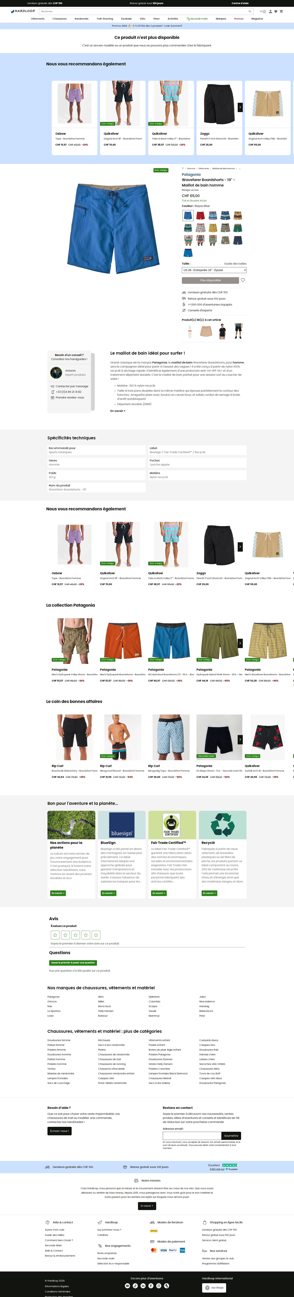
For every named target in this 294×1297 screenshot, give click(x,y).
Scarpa (153, 1006)
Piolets (102, 1050)
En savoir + (118, 411)
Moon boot (104, 1006)
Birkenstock (206, 1011)
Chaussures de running (112, 1064)
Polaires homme (57, 1064)
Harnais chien (207, 1054)
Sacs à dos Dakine (159, 1083)
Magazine (257, 19)
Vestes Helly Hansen (161, 1064)
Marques (221, 19)
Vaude (152, 1011)
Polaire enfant (157, 1045)
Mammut (154, 1016)
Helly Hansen (105, 1011)
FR (261, 11)
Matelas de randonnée (60, 1073)
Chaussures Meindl (160, 1078)
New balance (207, 1001)
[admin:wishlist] (243, 280)
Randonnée (81, 19)
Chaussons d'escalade (111, 1069)
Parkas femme (55, 1045)
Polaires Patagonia (159, 1054)
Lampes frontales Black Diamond (168, 1073)
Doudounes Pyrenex (160, 1059)
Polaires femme (56, 1050)
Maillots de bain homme (223, 168)
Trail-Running (105, 19)
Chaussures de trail (109, 1059)
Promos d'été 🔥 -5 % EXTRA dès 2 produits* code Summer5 (147, 26)
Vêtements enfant (159, 1040)
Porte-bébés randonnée (112, 1083)
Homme (191, 168)
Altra (100, 997)
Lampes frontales (57, 1078)
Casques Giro (207, 1045)
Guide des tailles (235, 263)
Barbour (103, 1016)
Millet (101, 1001)
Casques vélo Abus (210, 1078)
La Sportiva (53, 1011)
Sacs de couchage (58, 1083)
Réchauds (104, 1040)
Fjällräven (154, 997)
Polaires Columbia (159, 1069)
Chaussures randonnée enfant (116, 1073)
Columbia (154, 1001)
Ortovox (52, 1001)
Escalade (126, 19)
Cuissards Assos (208, 1040)
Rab (49, 1006)
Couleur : (196, 206)
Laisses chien (207, 1059)
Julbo (202, 997)
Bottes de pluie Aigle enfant (165, 1050)
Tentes (51, 1069)
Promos (238, 19)
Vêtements (37, 19)
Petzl (202, 1016)
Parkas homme (56, 1059)
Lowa (50, 1016)
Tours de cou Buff (209, 1073)
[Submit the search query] (250, 12)
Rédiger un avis (190, 190)
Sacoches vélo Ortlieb (212, 1064)
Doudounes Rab (208, 1050)
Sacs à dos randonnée (111, 1045)
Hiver (156, 19)
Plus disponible (210, 280)
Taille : (186, 263)
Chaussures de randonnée (114, 1054)
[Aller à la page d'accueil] (184, 168)
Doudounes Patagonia (212, 1083)
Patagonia (191, 174)
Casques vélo (106, 1078)
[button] (114, 229)
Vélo (142, 19)
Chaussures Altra (209, 1069)
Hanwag (204, 1006)
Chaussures (60, 19)
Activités (173, 19)
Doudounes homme (59, 1054)
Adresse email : (173, 1129)
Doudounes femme (58, 1040)
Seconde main (199, 19)
